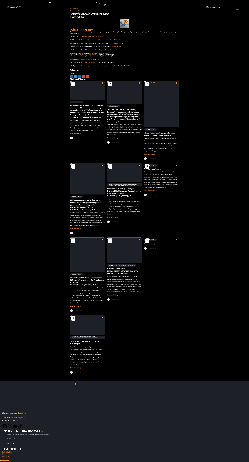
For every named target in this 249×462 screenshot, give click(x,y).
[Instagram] (9, 426)
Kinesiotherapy (81, 30)
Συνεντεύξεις (93, 337)
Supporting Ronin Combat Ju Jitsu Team (92, 36)
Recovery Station (118, 43)
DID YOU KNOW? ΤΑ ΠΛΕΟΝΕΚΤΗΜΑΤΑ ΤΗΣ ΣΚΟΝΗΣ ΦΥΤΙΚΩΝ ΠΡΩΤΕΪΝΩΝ (122, 271)
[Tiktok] (20, 426)
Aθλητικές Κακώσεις (78, 336)
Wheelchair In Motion (86, 59)
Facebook (71, 76)
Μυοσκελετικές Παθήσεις (80, 337)
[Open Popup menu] (237, 9)
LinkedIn (79, 76)
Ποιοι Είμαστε (6, 451)
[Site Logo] (116, 7)
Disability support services (88, 62)
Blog (110, 184)
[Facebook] (4, 426)
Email (87, 76)
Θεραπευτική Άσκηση (129, 184)
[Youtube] (15, 426)
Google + (83, 76)
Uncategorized (76, 102)
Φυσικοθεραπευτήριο (7, 452)
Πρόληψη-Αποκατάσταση (116, 185)
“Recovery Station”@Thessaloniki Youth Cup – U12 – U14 (103, 40)
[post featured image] (87, 90)
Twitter (75, 76)
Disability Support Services (88, 54)
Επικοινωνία (5, 456)
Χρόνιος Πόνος (130, 185)
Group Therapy (6, 454)
